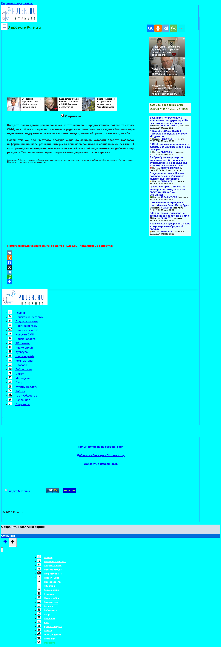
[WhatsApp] (101, 277)
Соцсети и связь (26, 321)
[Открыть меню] (4, 26)
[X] (101, 267)
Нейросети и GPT (27, 330)
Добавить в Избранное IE (101, 463)
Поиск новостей (26, 338)
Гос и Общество (26, 395)
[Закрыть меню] (2, 549)
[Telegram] (101, 272)
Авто (18, 382)
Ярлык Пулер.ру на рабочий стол (100, 446)
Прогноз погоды (26, 325)
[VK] (101, 252)
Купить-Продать (26, 386)
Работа (20, 391)
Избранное (22, 399)
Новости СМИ (24, 334)
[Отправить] (101, 281)
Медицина (22, 378)
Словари (21, 365)
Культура (21, 352)
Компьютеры (24, 360)
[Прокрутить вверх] (5, 542)
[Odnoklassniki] (101, 257)
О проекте (22, 404)
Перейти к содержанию (17, 3)
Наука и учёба (24, 356)
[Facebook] (101, 262)
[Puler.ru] (19, 20)
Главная (20, 312)
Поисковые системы (29, 317)
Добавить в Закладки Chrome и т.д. (101, 455)
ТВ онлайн (22, 343)
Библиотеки (23, 369)
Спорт (19, 373)
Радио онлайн (24, 347)
